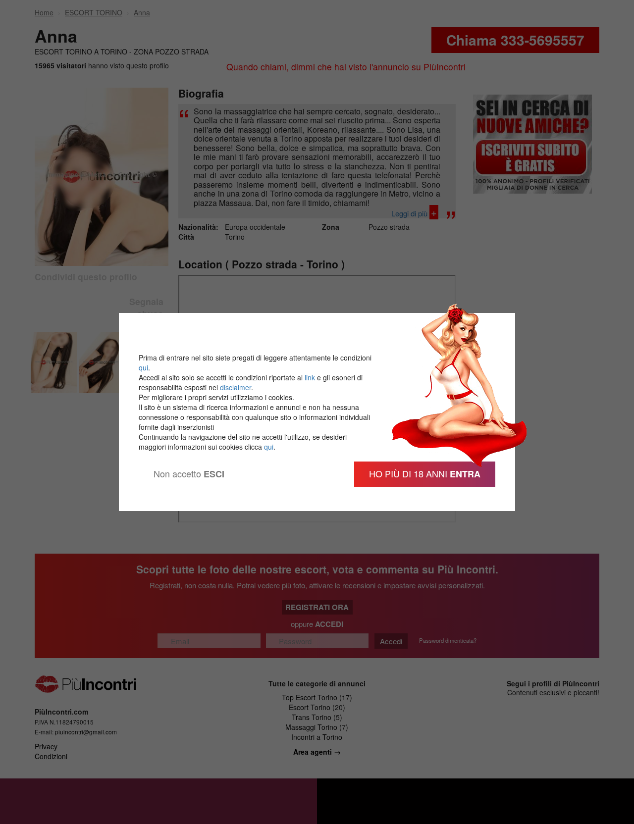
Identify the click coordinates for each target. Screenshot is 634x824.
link (310, 377)
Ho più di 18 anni (424, 473)
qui (143, 367)
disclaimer (235, 387)
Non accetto (189, 473)
